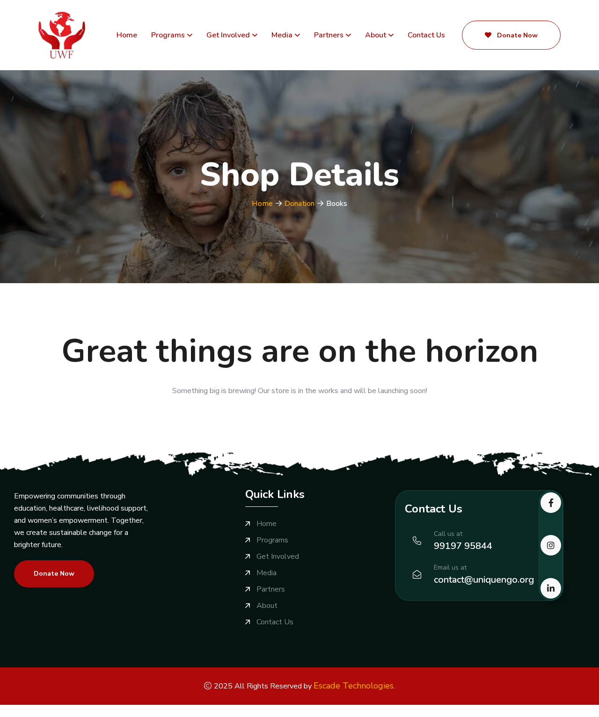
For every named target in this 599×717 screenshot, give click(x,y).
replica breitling (328, 711)
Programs (168, 35)
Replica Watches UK (267, 711)
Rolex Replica (81, 711)
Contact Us (426, 35)
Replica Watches (28, 711)
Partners (328, 35)
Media (281, 35)
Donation (299, 203)
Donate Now (516, 35)
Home (127, 35)
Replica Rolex (129, 711)
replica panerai (473, 711)
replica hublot (425, 711)
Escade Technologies (354, 685)
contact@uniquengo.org (484, 579)
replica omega (379, 711)
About (375, 35)
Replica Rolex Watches (192, 711)
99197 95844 (463, 546)
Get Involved (228, 35)
